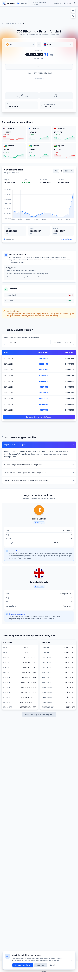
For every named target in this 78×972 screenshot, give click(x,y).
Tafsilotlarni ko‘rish (61, 342)
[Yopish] (71, 960)
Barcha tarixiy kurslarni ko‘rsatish (39, 417)
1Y (71, 171)
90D (66, 171)
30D (61, 171)
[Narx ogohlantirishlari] (74, 3)
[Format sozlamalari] (73, 10)
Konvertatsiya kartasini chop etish (40, 714)
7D (56, 171)
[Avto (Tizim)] (73, 16)
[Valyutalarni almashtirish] (39, 44)
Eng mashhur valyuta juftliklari (39, 3)
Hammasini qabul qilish (23, 965)
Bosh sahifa (6, 23)
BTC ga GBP (16, 23)
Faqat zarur (40, 965)
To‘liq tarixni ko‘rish (65, 239)
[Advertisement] (39, 13)
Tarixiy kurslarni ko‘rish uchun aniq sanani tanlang (21, 337)
